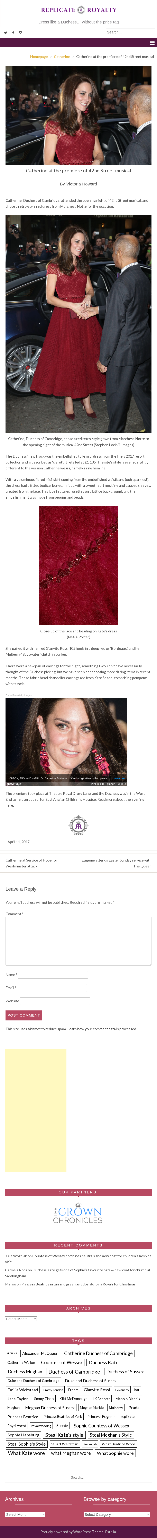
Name (11, 974)
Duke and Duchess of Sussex (91, 1380)
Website (12, 1001)
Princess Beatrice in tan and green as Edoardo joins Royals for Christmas (78, 1284)
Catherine (62, 56)
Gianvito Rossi (97, 1389)
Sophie (62, 1425)
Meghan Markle (92, 1408)
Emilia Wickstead (23, 1389)
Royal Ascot (16, 1425)
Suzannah (90, 1444)
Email (11, 987)
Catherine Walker (21, 1362)
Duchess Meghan (25, 1371)
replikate (128, 1417)
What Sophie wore (115, 1453)
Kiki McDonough (73, 1398)
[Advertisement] (35, 1110)
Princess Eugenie (101, 1416)
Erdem (73, 1390)
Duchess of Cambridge (74, 1371)
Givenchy (122, 1390)
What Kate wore (26, 1453)
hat (136, 1390)
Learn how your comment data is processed (101, 1029)
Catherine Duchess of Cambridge (98, 1353)
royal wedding (41, 1426)
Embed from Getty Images (19, 695)
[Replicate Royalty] (78, 16)
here (9, 805)
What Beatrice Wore (118, 1444)
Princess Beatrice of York (63, 1417)
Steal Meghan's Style (111, 1435)
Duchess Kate (104, 1362)
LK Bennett (101, 1399)
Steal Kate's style (64, 1435)
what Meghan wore (71, 1453)
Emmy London (53, 1390)
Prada (134, 1407)
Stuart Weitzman (64, 1444)
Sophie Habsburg (23, 1434)
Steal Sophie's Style (27, 1444)
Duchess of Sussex (125, 1371)
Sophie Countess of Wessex (101, 1425)
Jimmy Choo (44, 1398)
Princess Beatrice (23, 1416)
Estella (110, 1531)
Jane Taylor (18, 1398)
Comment (14, 913)
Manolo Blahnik (127, 1398)
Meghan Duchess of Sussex (50, 1407)
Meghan (13, 1408)
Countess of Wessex (61, 1362)
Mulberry (116, 1408)
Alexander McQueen (40, 1353)
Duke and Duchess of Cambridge (33, 1380)
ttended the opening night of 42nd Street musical (102, 200)
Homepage (39, 56)
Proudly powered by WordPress (65, 1531)
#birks (12, 1353)
